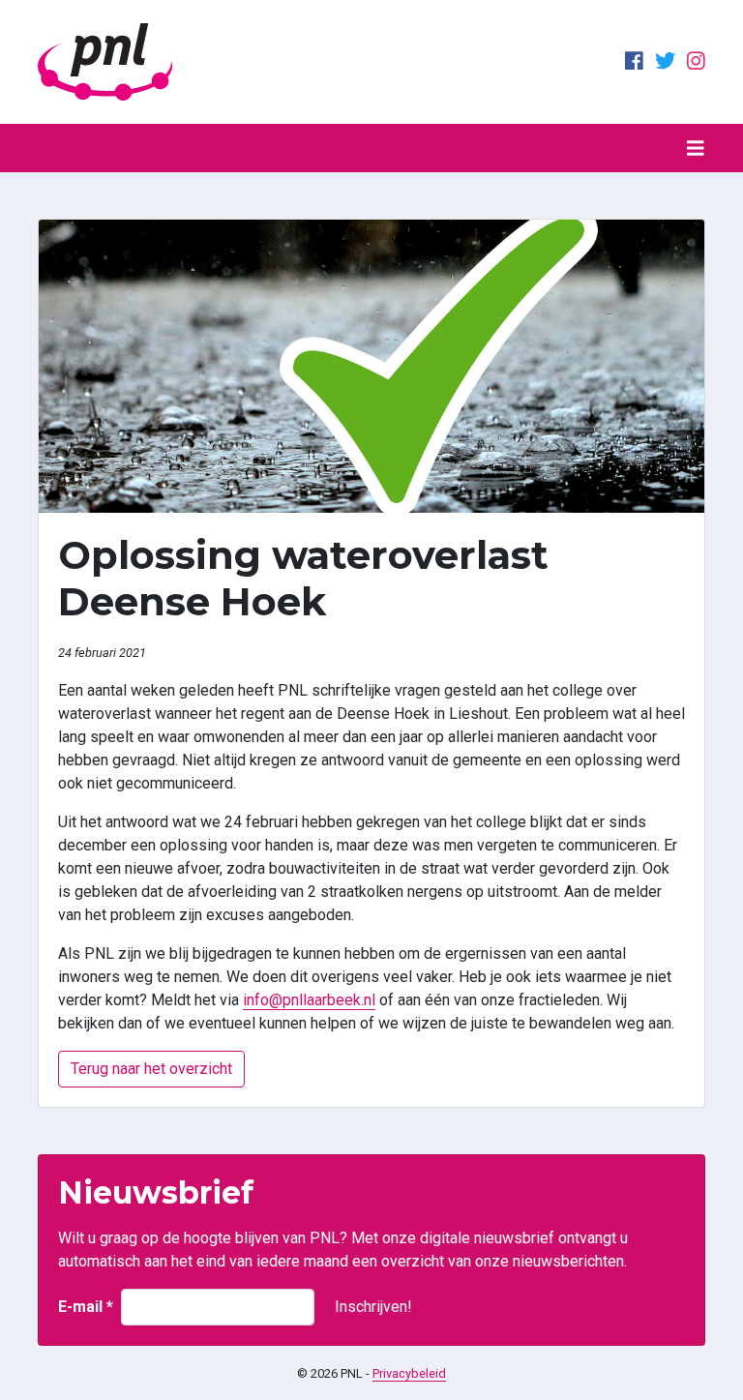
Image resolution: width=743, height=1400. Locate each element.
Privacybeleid (409, 1373)
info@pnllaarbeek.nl (309, 1000)
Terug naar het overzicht (151, 1068)
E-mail (85, 1306)
